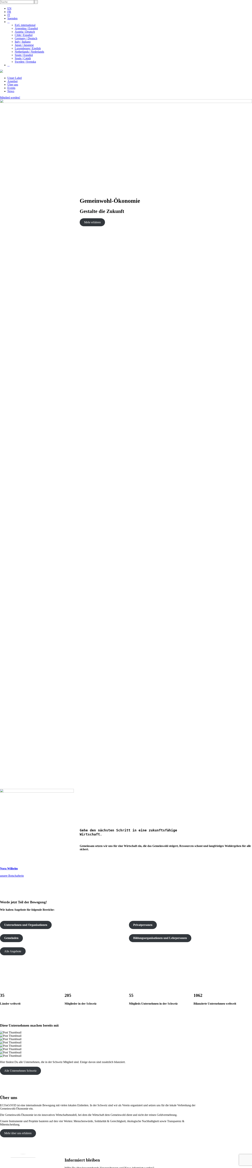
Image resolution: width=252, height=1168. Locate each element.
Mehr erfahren (92, 222)
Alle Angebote (12, 951)
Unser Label (14, 77)
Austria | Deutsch (25, 31)
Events (11, 87)
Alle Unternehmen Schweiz (20, 1070)
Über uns (12, 84)
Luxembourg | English (28, 48)
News (10, 91)
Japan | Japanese (24, 45)
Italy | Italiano (23, 41)
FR (9, 11)
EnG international (25, 25)
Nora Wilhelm (9, 868)
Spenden (12, 18)
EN (9, 8)
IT (8, 15)
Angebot (12, 81)
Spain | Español (24, 55)
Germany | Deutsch (26, 38)
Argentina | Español (26, 28)
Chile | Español (23, 35)
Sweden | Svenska (25, 61)
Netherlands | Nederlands (29, 51)
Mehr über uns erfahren (18, 1133)
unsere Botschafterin (12, 875)
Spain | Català (23, 58)
